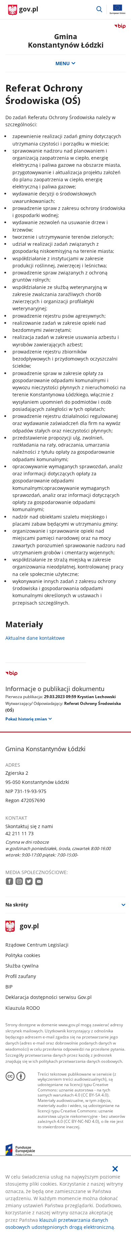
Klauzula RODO (22, 1008)
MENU (62, 63)
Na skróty (16, 904)
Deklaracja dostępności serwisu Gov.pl (48, 997)
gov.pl (29, 926)
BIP (8, 986)
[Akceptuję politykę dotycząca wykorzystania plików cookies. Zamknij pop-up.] (115, 1169)
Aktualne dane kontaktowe (35, 638)
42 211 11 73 (19, 833)
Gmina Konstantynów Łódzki (65, 40)
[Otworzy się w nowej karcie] (9, 881)
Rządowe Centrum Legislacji (37, 945)
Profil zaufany (20, 976)
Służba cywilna (22, 965)
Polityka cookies (22, 955)
